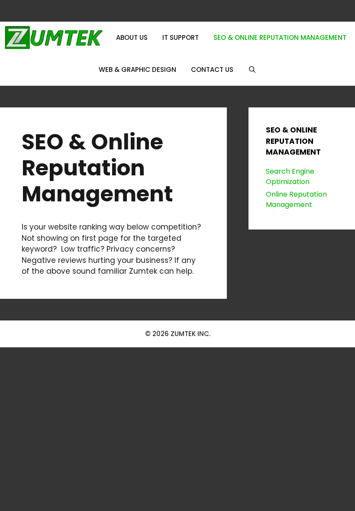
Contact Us (212, 69)
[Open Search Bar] (252, 70)
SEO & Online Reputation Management (279, 37)
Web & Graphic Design (137, 69)
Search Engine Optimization (290, 176)
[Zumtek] (53, 38)
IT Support (180, 37)
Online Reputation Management (296, 199)
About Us (132, 37)
